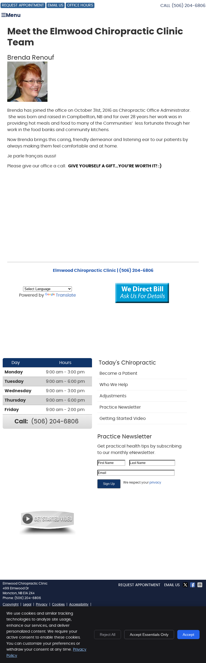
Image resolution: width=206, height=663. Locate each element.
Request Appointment (23, 5)
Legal (27, 604)
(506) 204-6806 (188, 5)
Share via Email (200, 584)
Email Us (55, 5)
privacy (155, 482)
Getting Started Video (123, 418)
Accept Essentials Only (149, 634)
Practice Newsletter (120, 407)
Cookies (58, 604)
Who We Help (114, 385)
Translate (66, 295)
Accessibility (79, 604)
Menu (13, 15)
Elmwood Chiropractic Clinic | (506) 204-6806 (103, 270)
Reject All (107, 634)
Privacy (41, 604)
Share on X (186, 584)
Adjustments (113, 396)
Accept (188, 634)
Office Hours (80, 5)
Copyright (11, 604)
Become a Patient (118, 373)
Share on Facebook (193, 584)
